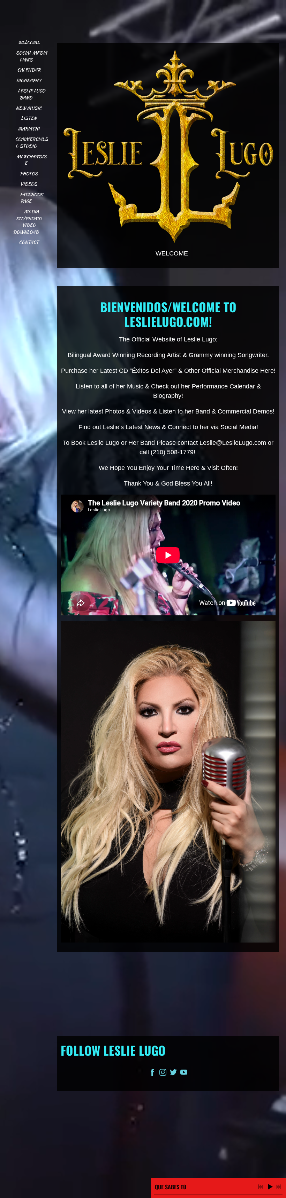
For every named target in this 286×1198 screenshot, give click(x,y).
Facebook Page (32, 198)
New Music (29, 108)
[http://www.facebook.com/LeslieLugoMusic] (152, 1074)
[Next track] (279, 1187)
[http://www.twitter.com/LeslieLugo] (173, 1074)
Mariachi (28, 128)
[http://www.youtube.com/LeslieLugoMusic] (183, 1074)
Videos (28, 184)
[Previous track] (260, 1187)
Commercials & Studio (32, 142)
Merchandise (31, 160)
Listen (29, 118)
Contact (29, 242)
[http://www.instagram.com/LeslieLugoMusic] (162, 1074)
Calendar (28, 69)
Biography (28, 80)
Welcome (29, 42)
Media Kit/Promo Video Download (28, 221)
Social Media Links (32, 56)
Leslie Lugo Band (32, 94)
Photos (29, 173)
